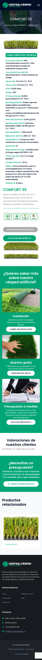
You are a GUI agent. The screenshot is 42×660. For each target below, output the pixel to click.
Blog (22, 598)
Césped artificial (18, 25)
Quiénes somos (27, 594)
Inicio (4, 594)
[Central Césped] (16, 5)
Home (7, 25)
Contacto (6, 602)
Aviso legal (30, 649)
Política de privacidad (16, 649)
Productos (6, 598)
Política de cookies (22, 654)
